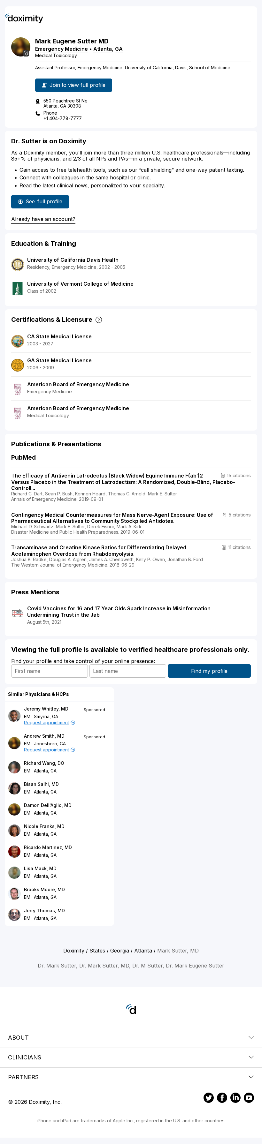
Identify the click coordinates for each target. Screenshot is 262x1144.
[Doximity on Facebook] (222, 1098)
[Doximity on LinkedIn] (235, 1098)
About (18, 1037)
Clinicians (24, 1057)
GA (119, 49)
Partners (23, 1077)
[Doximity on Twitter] (209, 1098)
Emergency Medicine (61, 49)
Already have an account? (43, 219)
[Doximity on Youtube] (249, 1098)
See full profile (44, 203)
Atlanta (102, 49)
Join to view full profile (77, 85)
